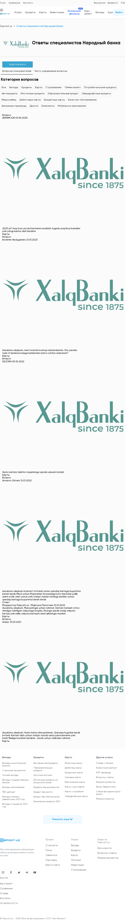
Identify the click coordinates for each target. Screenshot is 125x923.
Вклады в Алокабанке (13, 787)
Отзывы (4, 893)
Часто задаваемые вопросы (50, 71)
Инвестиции (57, 12)
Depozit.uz (6, 26)
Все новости (105, 848)
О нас (3, 3)
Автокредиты (9, 93)
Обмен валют (73, 87)
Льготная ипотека (43, 775)
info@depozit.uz (9, 903)
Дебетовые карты (30, 100)
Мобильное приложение (72, 106)
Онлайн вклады (10, 775)
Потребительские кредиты (100, 87)
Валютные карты (73, 763)
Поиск (49, 850)
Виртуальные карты (75, 782)
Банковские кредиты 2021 (47, 801)
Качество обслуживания (82, 100)
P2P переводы (103, 773)
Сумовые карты (73, 777)
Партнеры (51, 860)
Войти (119, 12)
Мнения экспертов (105, 782)
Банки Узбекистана (106, 787)
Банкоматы (48, 106)
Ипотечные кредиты (32, 93)
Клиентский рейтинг (106, 768)
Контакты (28, 3)
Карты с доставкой (74, 787)
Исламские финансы (74, 12)
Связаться (51, 855)
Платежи (76, 860)
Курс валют (88, 12)
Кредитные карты (54, 100)
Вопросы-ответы (105, 777)
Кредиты (30, 12)
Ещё (110, 12)
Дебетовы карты (73, 768)
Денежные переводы (14, 106)
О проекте (52, 845)
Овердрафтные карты (76, 796)
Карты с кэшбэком (74, 792)
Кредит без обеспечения (46, 797)
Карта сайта (53, 865)
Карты (42, 12)
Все (4, 87)
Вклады (100, 12)
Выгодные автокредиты (46, 763)
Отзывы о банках (104, 763)
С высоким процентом (13, 770)
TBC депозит (8, 792)
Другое (34, 106)
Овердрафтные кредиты (96, 93)
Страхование (53, 87)
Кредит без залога (43, 792)
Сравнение (14, 3)
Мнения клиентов (105, 799)
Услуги (18, 12)
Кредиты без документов (46, 787)
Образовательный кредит (63, 93)
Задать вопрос (17, 64)
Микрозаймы (9, 100)
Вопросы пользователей (16, 71)
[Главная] (5, 15)
